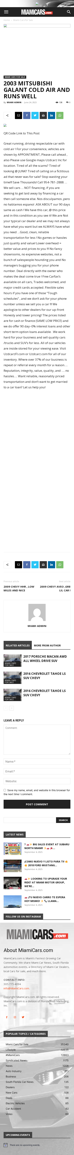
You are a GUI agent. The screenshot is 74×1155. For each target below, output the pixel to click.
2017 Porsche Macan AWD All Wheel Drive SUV (45, 658)
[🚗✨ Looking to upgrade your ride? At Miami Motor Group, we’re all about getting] (13, 883)
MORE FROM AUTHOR (47, 645)
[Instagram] (15, 1017)
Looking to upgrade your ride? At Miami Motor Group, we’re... (45, 882)
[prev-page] (6, 708)
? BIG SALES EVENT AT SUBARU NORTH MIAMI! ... (46, 846)
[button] (6, 12)
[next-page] (11, 708)
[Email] (18, 115)
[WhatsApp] (59, 115)
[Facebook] (26, 115)
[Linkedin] (51, 115)
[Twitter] (35, 115)
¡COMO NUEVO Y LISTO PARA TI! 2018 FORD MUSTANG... (44, 863)
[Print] (43, 115)
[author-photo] (37, 620)
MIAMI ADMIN (14, 102)
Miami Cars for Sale (23, 20)
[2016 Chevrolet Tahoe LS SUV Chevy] (13, 678)
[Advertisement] (37, 431)
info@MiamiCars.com (16, 988)
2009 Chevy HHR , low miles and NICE (19, 588)
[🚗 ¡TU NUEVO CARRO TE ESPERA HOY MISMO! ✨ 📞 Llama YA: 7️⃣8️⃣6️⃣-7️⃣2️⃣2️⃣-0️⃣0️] (13, 901)
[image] (37, 934)
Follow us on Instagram (23, 916)
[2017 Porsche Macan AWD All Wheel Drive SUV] (13, 660)
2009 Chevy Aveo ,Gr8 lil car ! (55, 588)
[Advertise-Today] (37, 3)
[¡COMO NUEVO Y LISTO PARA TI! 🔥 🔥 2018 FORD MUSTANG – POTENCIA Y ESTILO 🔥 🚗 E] (13, 866)
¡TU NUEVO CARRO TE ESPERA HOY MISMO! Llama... (44, 899)
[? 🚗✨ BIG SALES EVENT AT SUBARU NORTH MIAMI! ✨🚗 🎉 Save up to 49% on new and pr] (13, 848)
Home (7, 20)
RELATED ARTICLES (18, 645)
